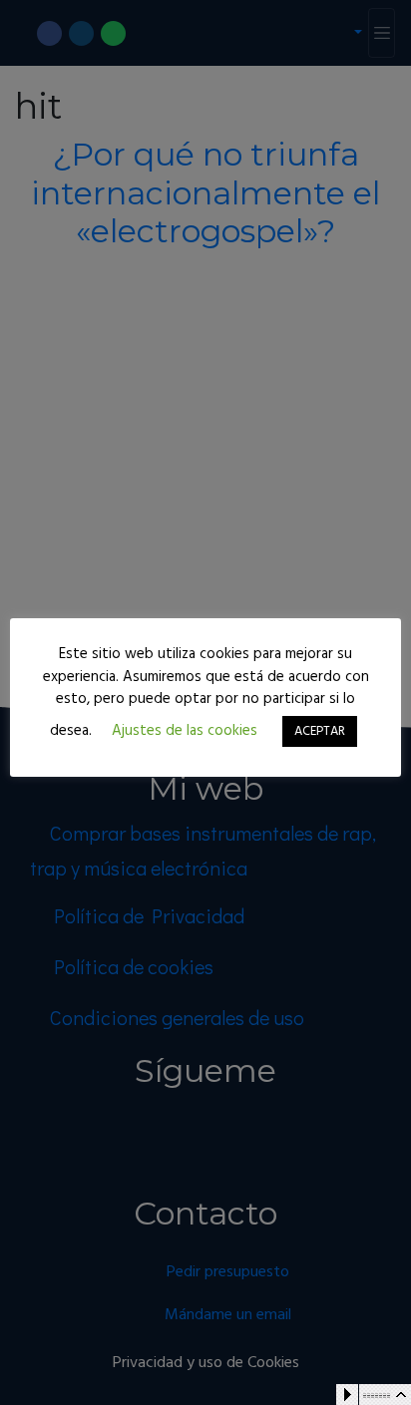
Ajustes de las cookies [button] (184, 731)
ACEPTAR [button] (319, 731)
